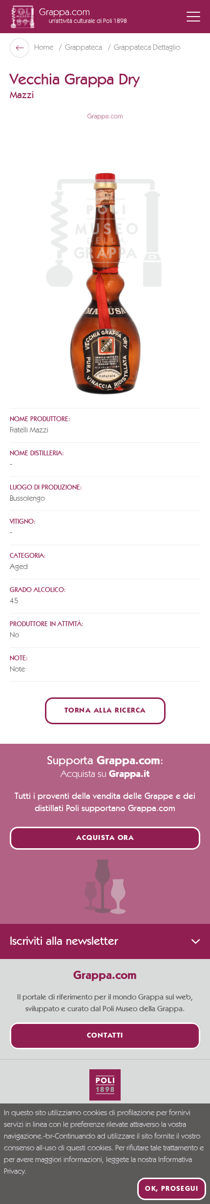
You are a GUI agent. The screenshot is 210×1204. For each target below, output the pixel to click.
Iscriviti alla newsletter (64, 941)
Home (44, 48)
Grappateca (84, 48)
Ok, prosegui (171, 1188)
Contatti (105, 1036)
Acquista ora (105, 838)
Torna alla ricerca (105, 710)
